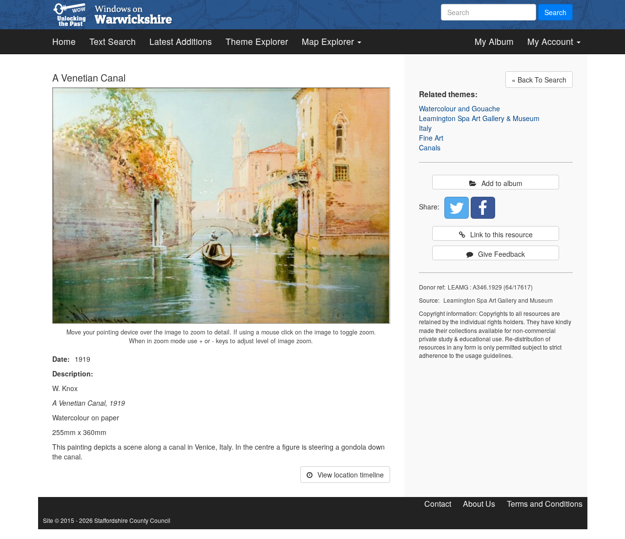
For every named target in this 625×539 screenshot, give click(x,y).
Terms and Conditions (545, 503)
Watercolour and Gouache (459, 108)
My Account (551, 41)
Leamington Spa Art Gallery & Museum (479, 118)
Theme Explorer (257, 41)
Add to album (501, 183)
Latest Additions (180, 41)
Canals (429, 147)
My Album (494, 41)
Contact (437, 503)
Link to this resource (501, 234)
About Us (479, 503)
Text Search (112, 41)
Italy (425, 128)
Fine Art (431, 138)
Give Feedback (501, 254)
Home (64, 41)
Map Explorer (329, 41)
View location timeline (350, 474)
